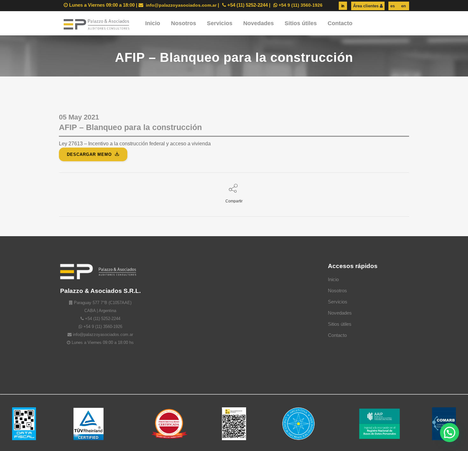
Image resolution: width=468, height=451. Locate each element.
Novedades (340, 313)
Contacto (337, 335)
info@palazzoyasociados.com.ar (180, 5)
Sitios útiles (339, 324)
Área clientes (366, 6)
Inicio (333, 279)
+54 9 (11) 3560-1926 (300, 5)
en (403, 6)
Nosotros (337, 290)
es (392, 6)
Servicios (337, 301)
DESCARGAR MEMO (89, 154)
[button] (449, 432)
